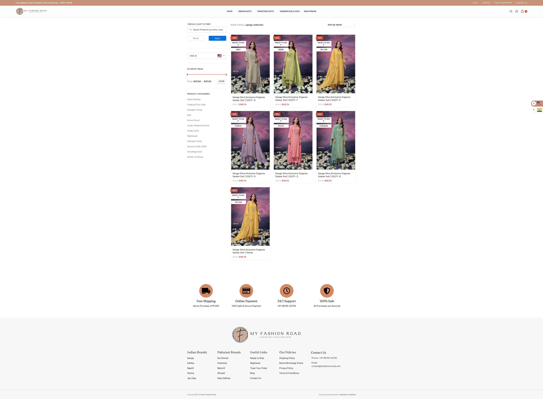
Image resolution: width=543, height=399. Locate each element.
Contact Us (255, 378)
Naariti (190, 368)
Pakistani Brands (229, 352)
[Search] (511, 11)
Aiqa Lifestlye (194, 99)
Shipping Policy (287, 358)
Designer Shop (194, 109)
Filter (221, 81)
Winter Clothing (195, 157)
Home (233, 24)
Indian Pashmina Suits (198, 125)
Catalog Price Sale (196, 104)
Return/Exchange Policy (291, 363)
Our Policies (287, 352)
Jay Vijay (191, 378)
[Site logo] (31, 11)
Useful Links (258, 352)
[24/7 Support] (286, 291)
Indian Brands (197, 352)
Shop (241, 24)
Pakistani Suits (194, 141)
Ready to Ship (257, 358)
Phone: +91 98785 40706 (324, 358)
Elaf (189, 115)
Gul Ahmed (222, 358)
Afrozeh (221, 373)
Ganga (190, 358)
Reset (196, 38)
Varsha (190, 373)
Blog (252, 373)
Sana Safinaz (223, 378)
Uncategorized (194, 151)
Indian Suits (193, 130)
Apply (217, 38)
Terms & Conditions (289, 373)
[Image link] (266, 334)
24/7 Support (287, 301)
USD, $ (193, 55)
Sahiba (190, 363)
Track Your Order (258, 368)
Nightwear (192, 136)
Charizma (222, 363)
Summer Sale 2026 (196, 146)
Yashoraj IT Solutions (347, 394)
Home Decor (193, 120)
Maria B (221, 368)
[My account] (517, 11)
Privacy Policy (286, 368)
